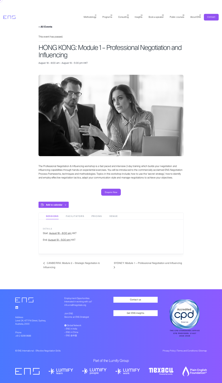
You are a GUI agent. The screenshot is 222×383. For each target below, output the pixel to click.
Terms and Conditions (187, 351)
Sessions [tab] (52, 216)
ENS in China (72, 332)
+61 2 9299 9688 (23, 336)
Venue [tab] (113, 216)
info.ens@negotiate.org (75, 305)
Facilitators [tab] (75, 216)
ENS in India (71, 329)
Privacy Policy (169, 351)
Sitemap (203, 351)
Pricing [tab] (97, 216)
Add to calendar (54, 204)
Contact (211, 17)
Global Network (74, 326)
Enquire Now (111, 192)
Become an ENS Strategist (76, 317)
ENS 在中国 (71, 336)
